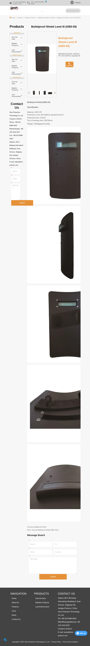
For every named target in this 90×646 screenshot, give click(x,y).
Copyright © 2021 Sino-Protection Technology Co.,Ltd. (31, 642)
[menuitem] (42, 11)
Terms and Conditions (70, 642)
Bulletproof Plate (40, 527)
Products (20, 18)
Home (13, 18)
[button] (42, 11)
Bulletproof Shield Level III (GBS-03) (69, 18)
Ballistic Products (30, 18)
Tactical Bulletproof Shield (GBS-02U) (45, 530)
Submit (22, 203)
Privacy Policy (56, 642)
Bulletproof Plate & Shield (46, 18)
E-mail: (12, 162)
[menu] (42, 11)
